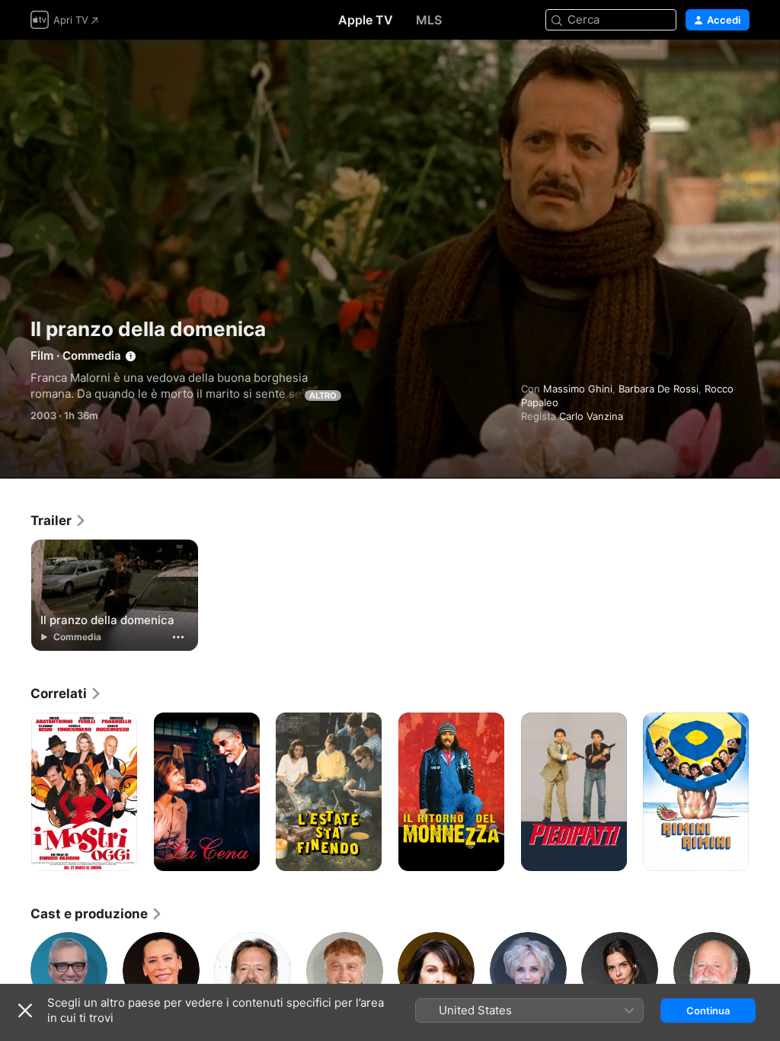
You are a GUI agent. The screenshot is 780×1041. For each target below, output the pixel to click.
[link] (58, 520)
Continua (708, 1010)
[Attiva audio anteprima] (739, 70)
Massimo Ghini (577, 389)
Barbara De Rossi (658, 389)
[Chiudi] (25, 1010)
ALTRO (323, 395)
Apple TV (365, 19)
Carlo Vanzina (591, 416)
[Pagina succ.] (764, 791)
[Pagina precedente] (15, 791)
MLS (429, 19)
